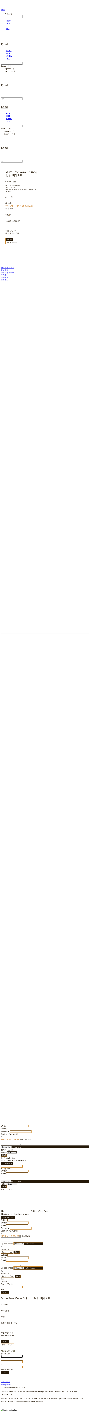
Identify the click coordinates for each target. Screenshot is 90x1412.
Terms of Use (5, 1382)
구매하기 (5, 1292)
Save (17, 1252)
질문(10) (4, 277)
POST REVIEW (7, 1163)
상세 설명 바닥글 (7, 272)
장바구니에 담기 (7, 1345)
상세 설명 (4, 270)
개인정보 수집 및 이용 (10, 1139)
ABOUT (8, 21)
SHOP (8, 23)
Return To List (7, 1252)
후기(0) (4, 275)
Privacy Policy (6, 1385)
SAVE (4, 1155)
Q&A (7, 29)
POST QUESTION (8, 1217)
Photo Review (9, 1158)
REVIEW (8, 26)
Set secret (5, 1249)
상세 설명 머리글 (7, 267)
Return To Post (7, 1276)
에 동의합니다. (16, 1139)
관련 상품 (4, 280)
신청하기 (5, 1372)
